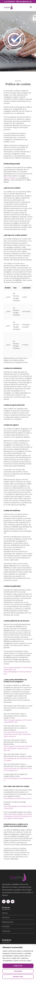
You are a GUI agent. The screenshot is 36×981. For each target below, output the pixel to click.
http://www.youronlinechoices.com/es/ (18, 798)
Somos (5, 913)
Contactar (6, 931)
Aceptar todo (18, 966)
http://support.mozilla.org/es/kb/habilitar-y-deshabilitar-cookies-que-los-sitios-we (18, 748)
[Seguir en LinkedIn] (4, 901)
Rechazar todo (18, 976)
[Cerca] (34, 946)
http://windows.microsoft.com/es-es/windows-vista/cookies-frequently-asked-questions (17, 734)
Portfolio (6, 927)
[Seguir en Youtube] (12, 901)
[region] (18, 962)
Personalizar (18, 971)
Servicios (6, 917)
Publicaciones (8, 922)
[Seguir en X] (8, 901)
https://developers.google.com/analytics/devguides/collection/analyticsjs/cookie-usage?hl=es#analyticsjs (18, 816)
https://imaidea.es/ (11, 178)
